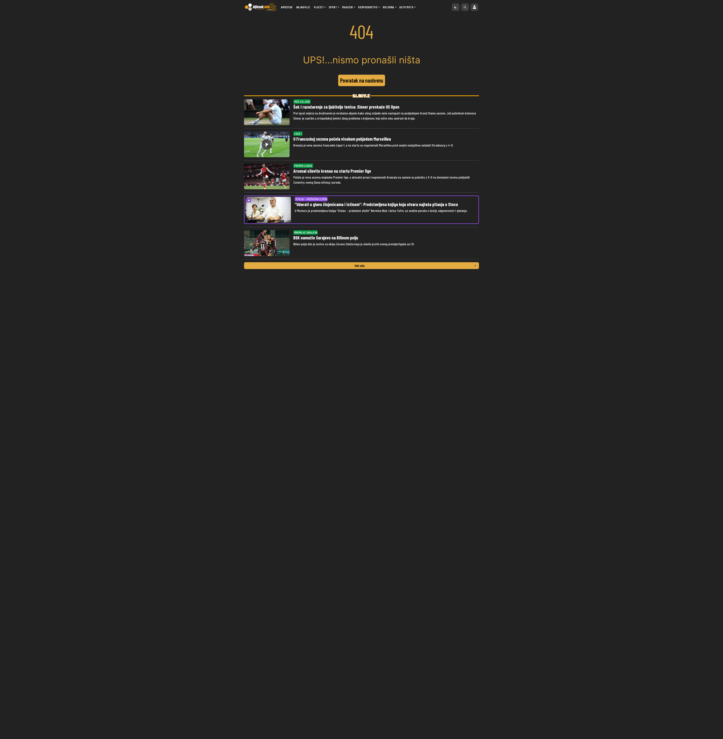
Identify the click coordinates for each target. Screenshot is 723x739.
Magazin (347, 7)
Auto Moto (406, 7)
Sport (333, 7)
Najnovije (303, 7)
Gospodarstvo (368, 7)
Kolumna (388, 7)
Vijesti (319, 7)
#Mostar (287, 7)
